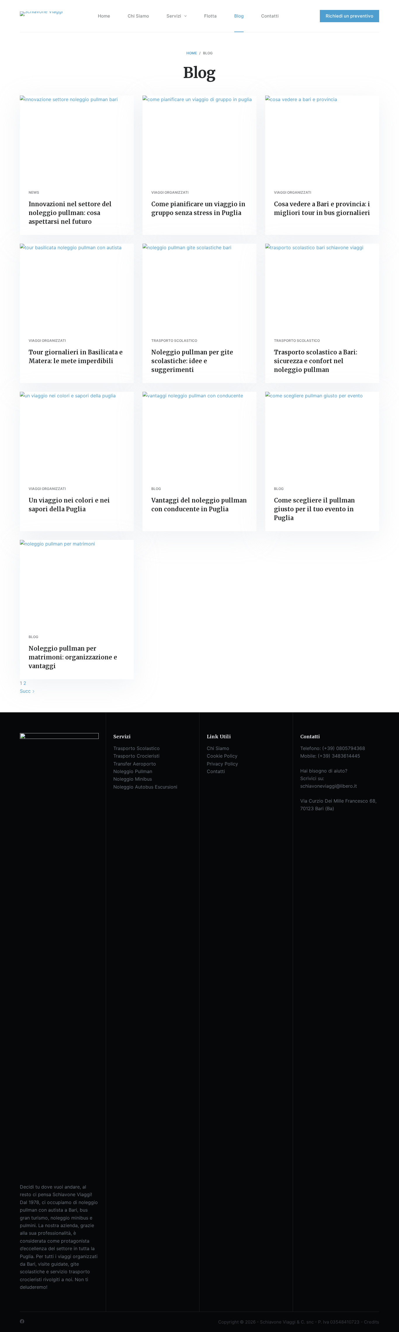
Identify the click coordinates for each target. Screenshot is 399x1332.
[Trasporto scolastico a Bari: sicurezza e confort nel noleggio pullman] (322, 286)
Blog (239, 16)
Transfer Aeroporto (134, 764)
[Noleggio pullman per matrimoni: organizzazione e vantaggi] (77, 582)
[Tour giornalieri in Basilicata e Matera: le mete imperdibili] (77, 286)
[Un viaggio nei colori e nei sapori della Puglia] (77, 434)
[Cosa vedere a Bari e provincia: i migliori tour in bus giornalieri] (322, 138)
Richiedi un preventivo (349, 16)
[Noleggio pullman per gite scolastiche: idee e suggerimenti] (199, 286)
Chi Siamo (138, 16)
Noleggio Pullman (132, 771)
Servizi (173, 16)
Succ (26, 691)
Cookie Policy (222, 756)
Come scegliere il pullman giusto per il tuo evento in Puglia (314, 509)
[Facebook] (22, 1321)
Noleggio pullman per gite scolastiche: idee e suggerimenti (192, 361)
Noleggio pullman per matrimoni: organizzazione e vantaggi (73, 657)
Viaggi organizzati (169, 192)
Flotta (210, 16)
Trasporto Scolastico (136, 748)
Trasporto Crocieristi (136, 756)
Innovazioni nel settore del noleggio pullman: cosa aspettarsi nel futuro (70, 212)
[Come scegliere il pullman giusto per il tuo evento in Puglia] (322, 434)
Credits (371, 1322)
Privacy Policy (222, 764)
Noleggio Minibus (132, 779)
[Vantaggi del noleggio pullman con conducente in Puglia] (199, 434)
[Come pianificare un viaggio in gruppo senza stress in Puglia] (199, 138)
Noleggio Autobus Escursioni (145, 787)
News (34, 192)
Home (104, 16)
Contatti (270, 16)
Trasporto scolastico (174, 340)
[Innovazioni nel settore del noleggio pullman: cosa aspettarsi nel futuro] (77, 138)
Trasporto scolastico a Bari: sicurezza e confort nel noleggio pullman (315, 361)
